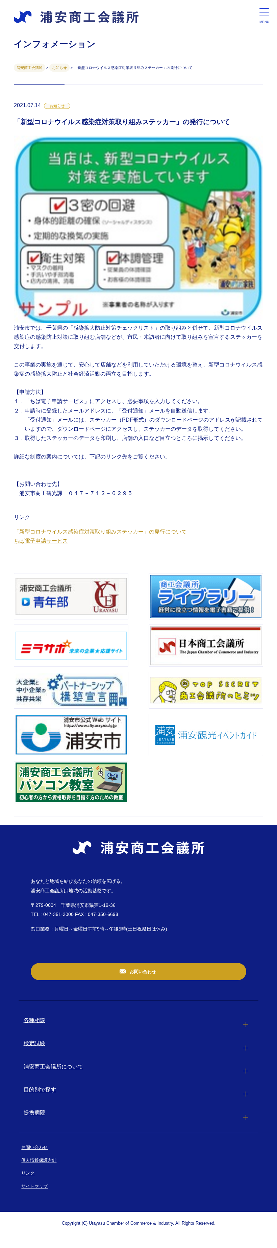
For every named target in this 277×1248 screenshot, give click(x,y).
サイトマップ (34, 1186)
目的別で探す (40, 1089)
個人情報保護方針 (38, 1160)
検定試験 (34, 1043)
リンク (27, 1173)
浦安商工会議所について (53, 1066)
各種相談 (34, 1020)
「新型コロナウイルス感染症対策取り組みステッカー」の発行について (100, 532)
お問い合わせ (142, 971)
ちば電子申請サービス (41, 541)
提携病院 (34, 1112)
